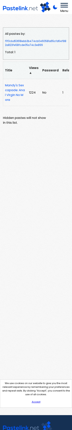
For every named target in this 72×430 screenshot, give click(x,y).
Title (8, 70)
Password (50, 70)
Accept (36, 402)
